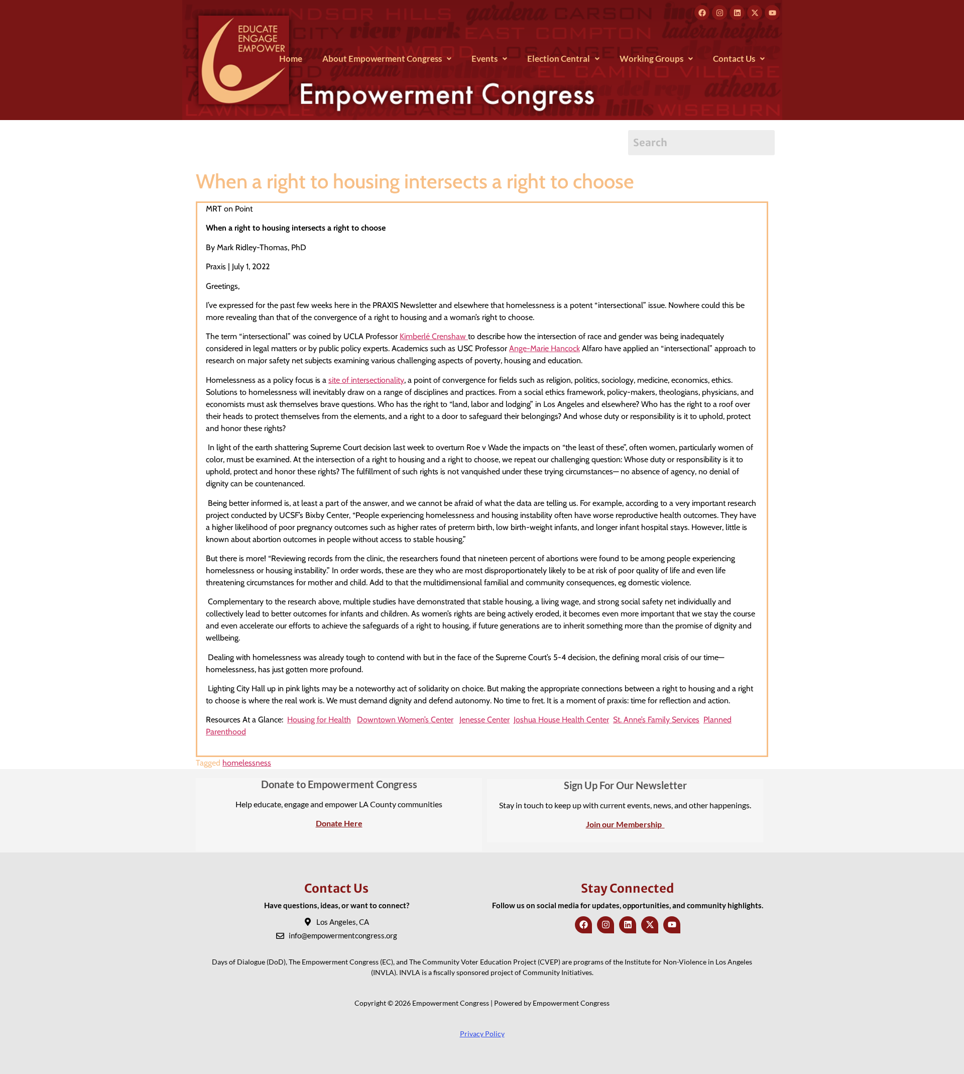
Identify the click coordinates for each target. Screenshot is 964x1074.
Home (290, 58)
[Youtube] (772, 12)
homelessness (246, 763)
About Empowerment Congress (382, 58)
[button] (386, 58)
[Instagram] (719, 12)
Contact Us (734, 58)
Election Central (558, 58)
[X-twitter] (754, 12)
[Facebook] (701, 12)
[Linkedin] (737, 12)
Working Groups (651, 58)
